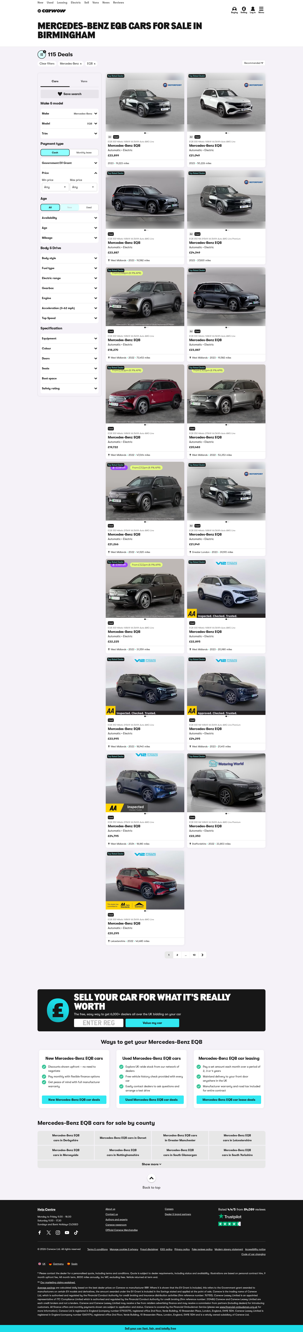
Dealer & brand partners (178, 1214)
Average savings (46, 1287)
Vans (95, 2)
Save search (72, 94)
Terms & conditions (97, 1249)
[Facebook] (40, 1233)
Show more (150, 1164)
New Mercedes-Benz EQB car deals (74, 1099)
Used (50, 2)
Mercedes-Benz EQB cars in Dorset (123, 1138)
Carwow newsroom (116, 1224)
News (106, 2)
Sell (86, 2)
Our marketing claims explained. (57, 1282)
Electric (76, 2)
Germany (58, 1263)
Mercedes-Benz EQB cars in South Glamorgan (180, 1153)
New (40, 2)
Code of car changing (253, 1254)
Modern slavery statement (229, 1249)
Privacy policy (182, 1249)
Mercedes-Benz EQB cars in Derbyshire (65, 1138)
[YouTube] (67, 1233)
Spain (74, 1263)
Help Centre (46, 1209)
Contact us (112, 1214)
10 (194, 955)
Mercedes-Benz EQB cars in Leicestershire (237, 1138)
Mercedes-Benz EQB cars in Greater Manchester (180, 1138)
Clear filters (47, 63)
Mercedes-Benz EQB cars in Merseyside (65, 1153)
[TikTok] (76, 1233)
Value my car (152, 1023)
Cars (55, 81)
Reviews (118, 2)
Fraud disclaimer (149, 1249)
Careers (169, 1209)
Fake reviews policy (202, 1249)
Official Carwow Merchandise (122, 1230)
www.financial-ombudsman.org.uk (238, 1307)
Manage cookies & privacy (124, 1249)
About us (110, 1209)
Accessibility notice (255, 1249)
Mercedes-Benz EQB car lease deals (229, 1099)
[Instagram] (58, 1233)
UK (43, 1263)
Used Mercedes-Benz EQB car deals (151, 1099)
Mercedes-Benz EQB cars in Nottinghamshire (123, 1153)
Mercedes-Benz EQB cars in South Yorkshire (237, 1153)
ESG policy (166, 1249)
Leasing (62, 2)
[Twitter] (49, 1233)
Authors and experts (116, 1219)
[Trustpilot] (241, 1219)
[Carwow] (52, 10)
